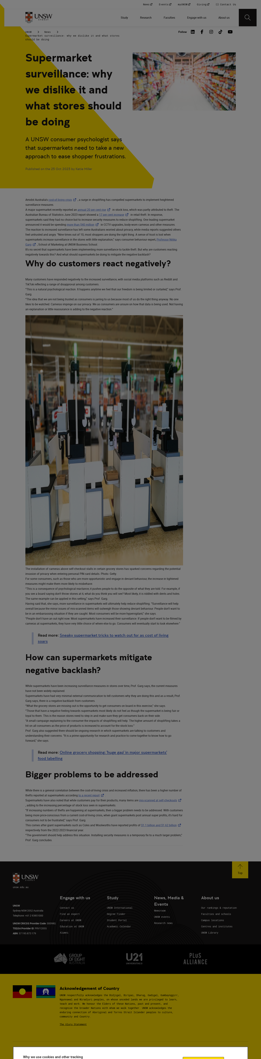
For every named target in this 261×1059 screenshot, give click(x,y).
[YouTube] (229, 32)
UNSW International (119, 907)
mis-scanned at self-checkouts (161, 800)
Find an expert (70, 914)
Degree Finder (116, 914)
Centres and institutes (216, 926)
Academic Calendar (119, 926)
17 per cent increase (114, 215)
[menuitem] (124, 17)
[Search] (248, 17)
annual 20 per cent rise (95, 210)
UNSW (28, 32)
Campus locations (212, 920)
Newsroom (159, 910)
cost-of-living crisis (63, 200)
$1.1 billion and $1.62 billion (161, 825)
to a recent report (91, 795)
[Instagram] (211, 32)
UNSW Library (209, 932)
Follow (182, 32)
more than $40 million (83, 225)
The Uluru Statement (73, 1024)
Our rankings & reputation (219, 907)
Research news (163, 923)
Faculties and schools (216, 914)
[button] (240, 869)
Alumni (64, 932)
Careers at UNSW (70, 920)
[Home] (38, 17)
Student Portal (117, 920)
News (47, 32)
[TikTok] (220, 32)
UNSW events (162, 916)
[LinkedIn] (192, 32)
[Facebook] (202, 32)
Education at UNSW (72, 926)
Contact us (67, 907)
